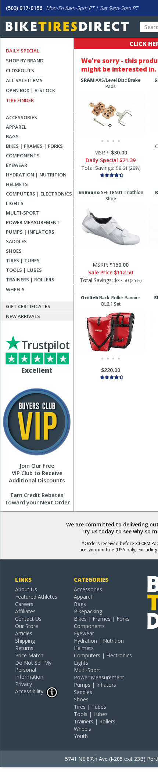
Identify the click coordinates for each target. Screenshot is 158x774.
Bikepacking (88, 611)
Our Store (26, 626)
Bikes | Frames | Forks (34, 146)
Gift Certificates (28, 306)
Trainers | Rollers (30, 279)
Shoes (14, 251)
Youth (81, 736)
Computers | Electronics (39, 193)
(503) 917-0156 (24, 7)
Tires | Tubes (23, 260)
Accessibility (29, 691)
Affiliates (25, 611)
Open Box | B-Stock (30, 90)
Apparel (16, 127)
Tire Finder (20, 100)
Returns (24, 648)
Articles (23, 633)
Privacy (23, 683)
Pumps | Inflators (30, 232)
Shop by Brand (24, 60)
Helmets (17, 184)
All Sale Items (24, 80)
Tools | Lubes (24, 270)
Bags (12, 136)
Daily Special (22, 50)
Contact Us (28, 618)
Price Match (29, 655)
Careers (24, 603)
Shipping (25, 640)
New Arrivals (23, 316)
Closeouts (20, 70)
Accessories (21, 117)
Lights (15, 203)
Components (23, 155)
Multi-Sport (22, 212)
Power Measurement (33, 222)
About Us (26, 589)
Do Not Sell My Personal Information (33, 669)
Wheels (15, 289)
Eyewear (16, 165)
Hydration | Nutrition (36, 174)
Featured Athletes (36, 596)
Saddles (16, 241)
